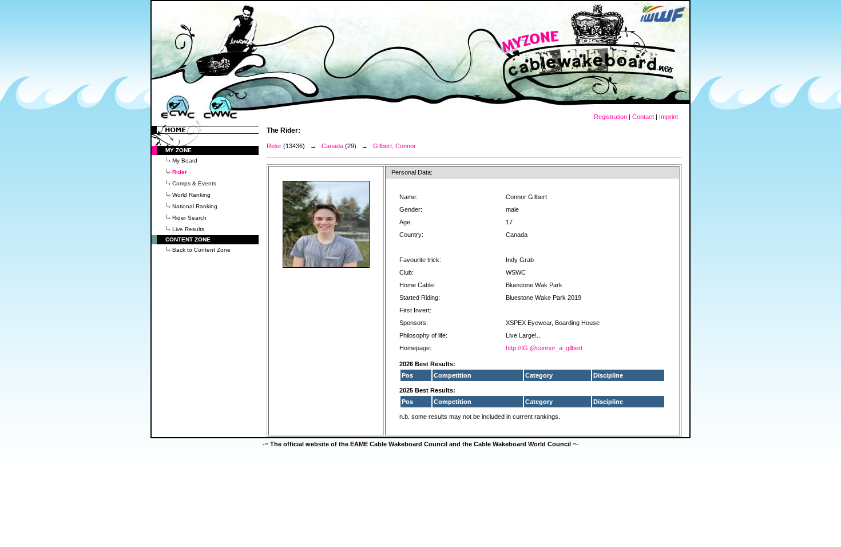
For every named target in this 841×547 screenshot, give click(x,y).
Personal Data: (412, 172)
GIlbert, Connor (394, 145)
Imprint (668, 116)
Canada (332, 145)
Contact (643, 116)
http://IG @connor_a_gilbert (544, 347)
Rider (274, 145)
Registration (610, 116)
